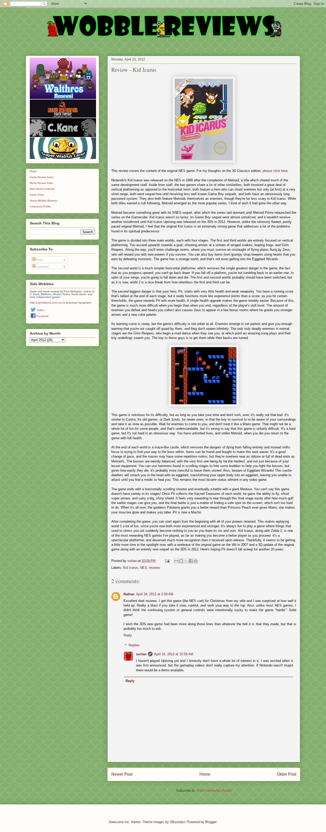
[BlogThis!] (181, 560)
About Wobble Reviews (43, 200)
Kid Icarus (130, 568)
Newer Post (121, 774)
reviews (154, 568)
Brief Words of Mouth (42, 188)
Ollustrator (177, 822)
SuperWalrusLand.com (48, 302)
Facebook (42, 316)
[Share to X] (185, 560)
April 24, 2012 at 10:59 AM (173, 654)
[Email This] (176, 560)
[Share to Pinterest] (195, 560)
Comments (42, 266)
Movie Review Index (41, 183)
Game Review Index (41, 177)
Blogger (210, 822)
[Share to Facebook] (190, 560)
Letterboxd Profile (40, 206)
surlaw (141, 654)
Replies (134, 645)
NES (143, 568)
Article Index (37, 194)
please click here (275, 171)
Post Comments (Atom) (214, 790)
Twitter (40, 310)
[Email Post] (167, 561)
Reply (128, 635)
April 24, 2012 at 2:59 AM (154, 594)
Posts (39, 259)
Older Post (286, 774)
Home (204, 774)
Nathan (129, 594)
